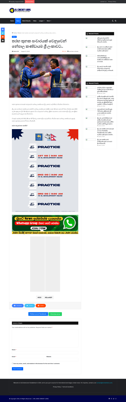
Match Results (26, 21)
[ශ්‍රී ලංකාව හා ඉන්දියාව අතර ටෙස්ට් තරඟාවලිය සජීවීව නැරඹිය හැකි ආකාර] (91, 49)
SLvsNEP (49, 297)
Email (14, 356)
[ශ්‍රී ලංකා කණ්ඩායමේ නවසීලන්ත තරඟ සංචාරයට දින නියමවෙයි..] (91, 142)
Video (34, 21)
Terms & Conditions (68, 387)
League (41, 21)
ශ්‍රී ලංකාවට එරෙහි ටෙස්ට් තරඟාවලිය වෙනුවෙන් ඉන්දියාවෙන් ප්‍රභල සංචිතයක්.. (105, 68)
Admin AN (16, 51)
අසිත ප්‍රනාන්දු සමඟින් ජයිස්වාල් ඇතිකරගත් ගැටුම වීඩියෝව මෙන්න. (104, 40)
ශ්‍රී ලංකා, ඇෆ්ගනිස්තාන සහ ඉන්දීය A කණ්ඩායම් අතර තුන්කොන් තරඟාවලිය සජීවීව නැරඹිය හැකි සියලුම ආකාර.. (105, 121)
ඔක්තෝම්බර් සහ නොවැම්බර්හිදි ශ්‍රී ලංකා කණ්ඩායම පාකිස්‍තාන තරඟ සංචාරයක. (105, 58)
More (48, 21)
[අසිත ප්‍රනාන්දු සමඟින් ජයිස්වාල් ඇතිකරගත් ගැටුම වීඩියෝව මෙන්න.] (91, 40)
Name (14, 349)
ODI (40, 297)
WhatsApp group (55, 314)
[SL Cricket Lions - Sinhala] (20, 10)
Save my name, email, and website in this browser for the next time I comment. (36, 363)
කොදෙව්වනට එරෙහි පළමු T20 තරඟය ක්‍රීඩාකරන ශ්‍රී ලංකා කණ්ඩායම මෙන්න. (104, 111)
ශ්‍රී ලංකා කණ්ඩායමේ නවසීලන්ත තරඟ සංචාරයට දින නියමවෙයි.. (104, 141)
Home (12, 21)
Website (48, 356)
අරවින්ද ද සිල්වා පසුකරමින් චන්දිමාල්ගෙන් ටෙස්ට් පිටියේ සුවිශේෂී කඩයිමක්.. (105, 89)
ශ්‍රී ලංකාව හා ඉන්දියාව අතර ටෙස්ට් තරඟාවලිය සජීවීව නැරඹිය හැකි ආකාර (104, 49)
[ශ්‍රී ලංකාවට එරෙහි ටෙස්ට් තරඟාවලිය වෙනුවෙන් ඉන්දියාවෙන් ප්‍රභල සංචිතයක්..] (91, 69)
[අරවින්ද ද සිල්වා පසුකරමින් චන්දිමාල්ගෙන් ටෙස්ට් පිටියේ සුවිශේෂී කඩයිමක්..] (91, 90)
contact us (103, 1)
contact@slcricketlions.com (104, 382)
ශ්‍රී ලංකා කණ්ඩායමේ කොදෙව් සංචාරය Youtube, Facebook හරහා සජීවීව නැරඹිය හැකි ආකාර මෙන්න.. (105, 132)
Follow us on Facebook (38, 314)
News (18, 21)
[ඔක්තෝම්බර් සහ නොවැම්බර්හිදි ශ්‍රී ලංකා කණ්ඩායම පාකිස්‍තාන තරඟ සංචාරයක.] (91, 58)
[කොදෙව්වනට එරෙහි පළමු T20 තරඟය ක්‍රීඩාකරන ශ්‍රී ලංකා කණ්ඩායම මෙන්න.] (91, 111)
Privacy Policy (112, 1)
